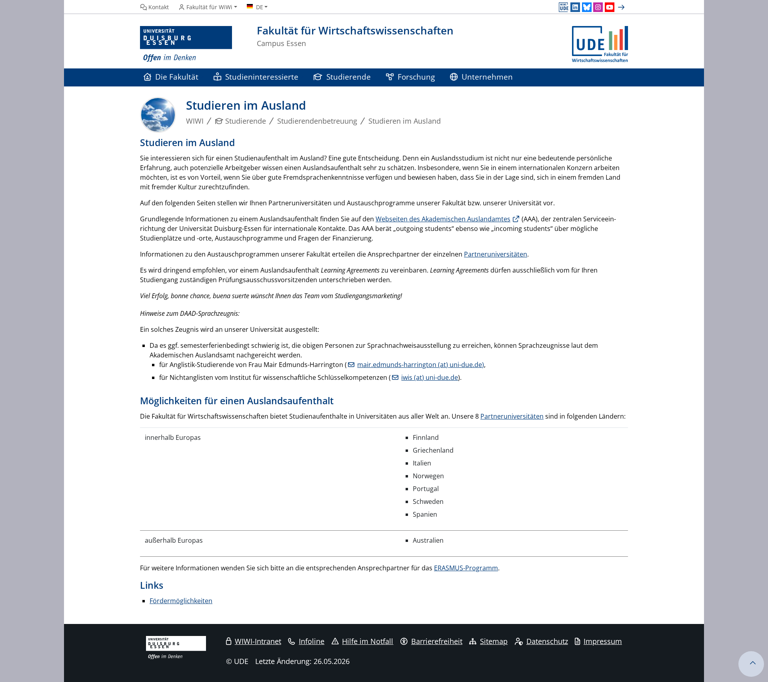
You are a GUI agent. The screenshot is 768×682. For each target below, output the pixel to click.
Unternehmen (487, 76)
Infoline (311, 641)
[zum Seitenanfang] (751, 664)
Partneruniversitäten (495, 254)
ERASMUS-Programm (466, 568)
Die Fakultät (176, 76)
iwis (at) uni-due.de (429, 377)
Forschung (416, 76)
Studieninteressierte (261, 76)
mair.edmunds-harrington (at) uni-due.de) (420, 364)
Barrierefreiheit (436, 641)
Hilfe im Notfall (367, 641)
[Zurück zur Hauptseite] (600, 44)
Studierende (348, 76)
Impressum (603, 641)
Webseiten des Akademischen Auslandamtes (443, 219)
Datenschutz (547, 641)
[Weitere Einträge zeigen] (622, 7)
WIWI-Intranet (258, 641)
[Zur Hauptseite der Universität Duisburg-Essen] (186, 44)
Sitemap (494, 641)
